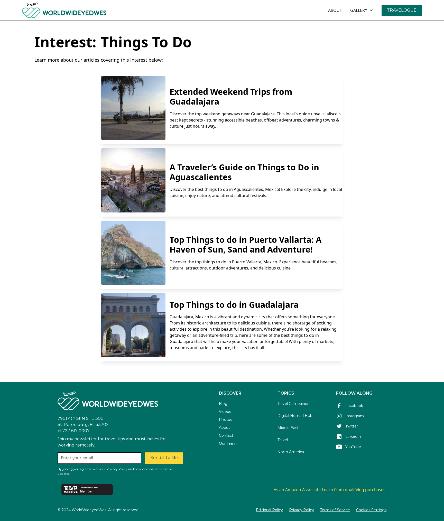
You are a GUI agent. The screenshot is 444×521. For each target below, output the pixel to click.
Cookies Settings (371, 510)
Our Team (228, 443)
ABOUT (335, 10)
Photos (225, 419)
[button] (361, 10)
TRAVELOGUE (402, 10)
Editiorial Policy (269, 510)
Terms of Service (335, 510)
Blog (223, 403)
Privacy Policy (301, 510)
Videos (225, 411)
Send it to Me (164, 457)
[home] (78, 10)
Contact (226, 435)
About (224, 427)
